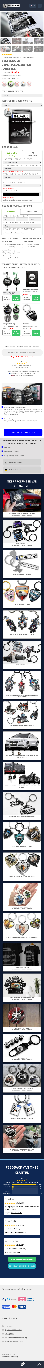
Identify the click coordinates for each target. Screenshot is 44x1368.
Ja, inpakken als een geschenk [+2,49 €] (31, 245)
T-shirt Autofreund (22, 968)
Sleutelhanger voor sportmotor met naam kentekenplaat (22, 696)
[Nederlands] (32, 6)
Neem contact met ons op (14, 1341)
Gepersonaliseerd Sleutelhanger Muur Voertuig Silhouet (22, 786)
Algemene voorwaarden (13, 1330)
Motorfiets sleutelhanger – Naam (22, 635)
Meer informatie (16, 1213)
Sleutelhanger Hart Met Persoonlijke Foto (22, 937)
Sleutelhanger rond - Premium (22, 1089)
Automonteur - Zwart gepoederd (22, 998)
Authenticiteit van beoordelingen (16, 1338)
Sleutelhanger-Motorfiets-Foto (22, 725)
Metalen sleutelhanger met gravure (22, 816)
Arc (29, 84)
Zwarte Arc (16, 84)
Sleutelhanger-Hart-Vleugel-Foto (22, 877)
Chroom (4, 84)
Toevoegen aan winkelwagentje (22, 352)
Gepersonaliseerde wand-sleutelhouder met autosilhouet (22, 756)
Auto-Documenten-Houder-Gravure (22, 514)
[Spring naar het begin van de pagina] (39, 1364)
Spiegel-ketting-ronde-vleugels (22, 1149)
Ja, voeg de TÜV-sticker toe (14, 233)
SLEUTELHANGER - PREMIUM (22, 574)
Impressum (9, 1326)
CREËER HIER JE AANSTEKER (23, 432)
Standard (23, 84)
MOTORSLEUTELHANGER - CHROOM (22, 1119)
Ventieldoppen (22, 1059)
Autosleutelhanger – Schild (22, 846)
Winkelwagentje (12, 1362)
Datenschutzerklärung (10, 1357)
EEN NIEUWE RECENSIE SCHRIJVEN (22, 1266)
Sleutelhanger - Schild (22, 605)
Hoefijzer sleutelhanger (22, 907)
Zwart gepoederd (10, 84)
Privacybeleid (9, 1334)
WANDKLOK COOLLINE (22, 1028)
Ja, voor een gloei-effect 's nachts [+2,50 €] (11, 245)
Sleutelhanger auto (22, 544)
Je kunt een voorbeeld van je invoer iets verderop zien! (24, 346)
